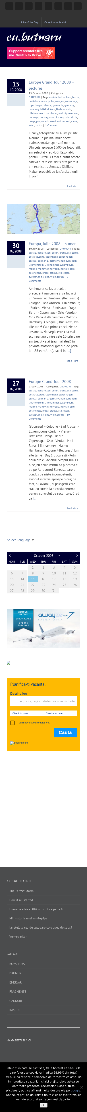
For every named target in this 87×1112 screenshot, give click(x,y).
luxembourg (50, 113)
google (75, 1090)
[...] (68, 351)
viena (74, 121)
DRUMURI (34, 97)
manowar (73, 113)
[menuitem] (29, 22)
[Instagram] (28, 1050)
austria (53, 97)
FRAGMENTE (17, 992)
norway (44, 117)
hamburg (34, 109)
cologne (59, 101)
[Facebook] (22, 1050)
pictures (59, 117)
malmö (62, 113)
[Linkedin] (52, 1050)
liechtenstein (63, 109)
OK (43, 1105)
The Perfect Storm (21, 891)
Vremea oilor (18, 937)
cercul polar (47, 101)
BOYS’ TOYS (17, 964)
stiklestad (50, 121)
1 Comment (51, 125)
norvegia (34, 117)
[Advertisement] (43, 804)
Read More (72, 186)
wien (31, 125)
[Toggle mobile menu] (78, 34)
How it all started (21, 900)
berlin (75, 97)
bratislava (34, 101)
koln (52, 109)
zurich (38, 125)
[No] (81, 1087)
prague (40, 121)
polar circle (71, 117)
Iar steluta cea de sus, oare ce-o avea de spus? (40, 927)
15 (33, 579)
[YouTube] (34, 1050)
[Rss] (58, 1050)
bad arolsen (64, 97)
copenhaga (71, 101)
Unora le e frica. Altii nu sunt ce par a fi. (36, 909)
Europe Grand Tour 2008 (50, 381)
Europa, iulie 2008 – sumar (52, 243)
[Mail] (64, 1050)
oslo (51, 117)
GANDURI (15, 1001)
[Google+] (46, 1050)
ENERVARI (16, 982)
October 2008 (43, 555)
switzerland (63, 121)
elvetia (48, 105)
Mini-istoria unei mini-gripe (28, 918)
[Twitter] (40, 1050)
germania (58, 105)
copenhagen (36, 105)
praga (32, 121)
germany (69, 105)
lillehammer (36, 113)
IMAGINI (44, 109)
